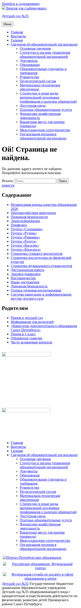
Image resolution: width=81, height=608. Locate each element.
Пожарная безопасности (29, 217)
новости (8, 185)
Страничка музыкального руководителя (41, 266)
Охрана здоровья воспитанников (36, 290)
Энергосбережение (25, 221)
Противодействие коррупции (33, 213)
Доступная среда (32, 105)
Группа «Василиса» (26, 249)
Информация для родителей (32, 322)
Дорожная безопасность (29, 286)
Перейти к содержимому (21, 4)
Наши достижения (25, 282)
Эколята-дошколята (25, 274)
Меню (7, 24)
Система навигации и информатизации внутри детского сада (41, 296)
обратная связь (13, 350)
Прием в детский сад (27, 318)
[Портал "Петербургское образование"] (32, 557)
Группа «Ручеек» (24, 233)
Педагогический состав (38, 81)
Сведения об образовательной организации (44, 44)
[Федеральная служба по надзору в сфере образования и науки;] (40, 578)
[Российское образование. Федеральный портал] (40, 568)
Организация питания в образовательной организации (43, 136)
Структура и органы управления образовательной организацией (45, 54)
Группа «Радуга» (24, 241)
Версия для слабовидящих (26, 8)
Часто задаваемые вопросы (31, 342)
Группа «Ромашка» (25, 237)
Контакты (18, 36)
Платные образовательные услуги (46, 110)
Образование (30, 65)
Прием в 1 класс (23, 334)
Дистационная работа (27, 270)
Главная (17, 32)
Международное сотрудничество (45, 130)
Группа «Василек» (25, 245)
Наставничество (23, 278)
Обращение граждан (26, 338)
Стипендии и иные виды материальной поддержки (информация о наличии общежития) (48, 97)
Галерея (17, 40)
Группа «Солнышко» (27, 229)
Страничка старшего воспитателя (36, 253)
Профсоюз (19, 225)
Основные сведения (35, 48)
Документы (29, 61)
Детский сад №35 (15, 16)
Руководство (29, 77)
